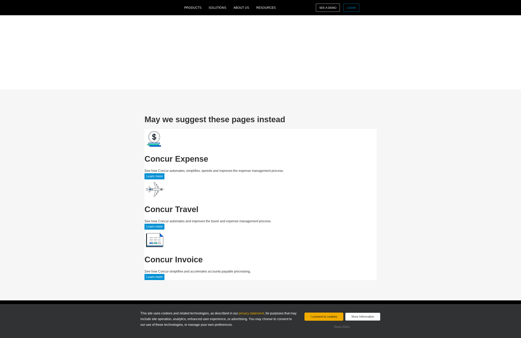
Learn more (154, 176)
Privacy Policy (342, 326)
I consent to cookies (324, 316)
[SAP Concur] (163, 7)
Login (351, 7)
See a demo (327, 7)
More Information (362, 316)
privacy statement (251, 313)
